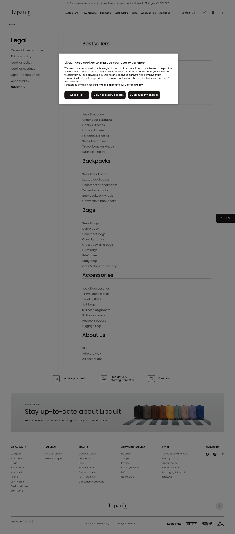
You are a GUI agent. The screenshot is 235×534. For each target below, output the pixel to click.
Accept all (77, 94)
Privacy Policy (106, 84)
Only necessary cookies (108, 94)
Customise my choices (144, 94)
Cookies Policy (134, 84)
